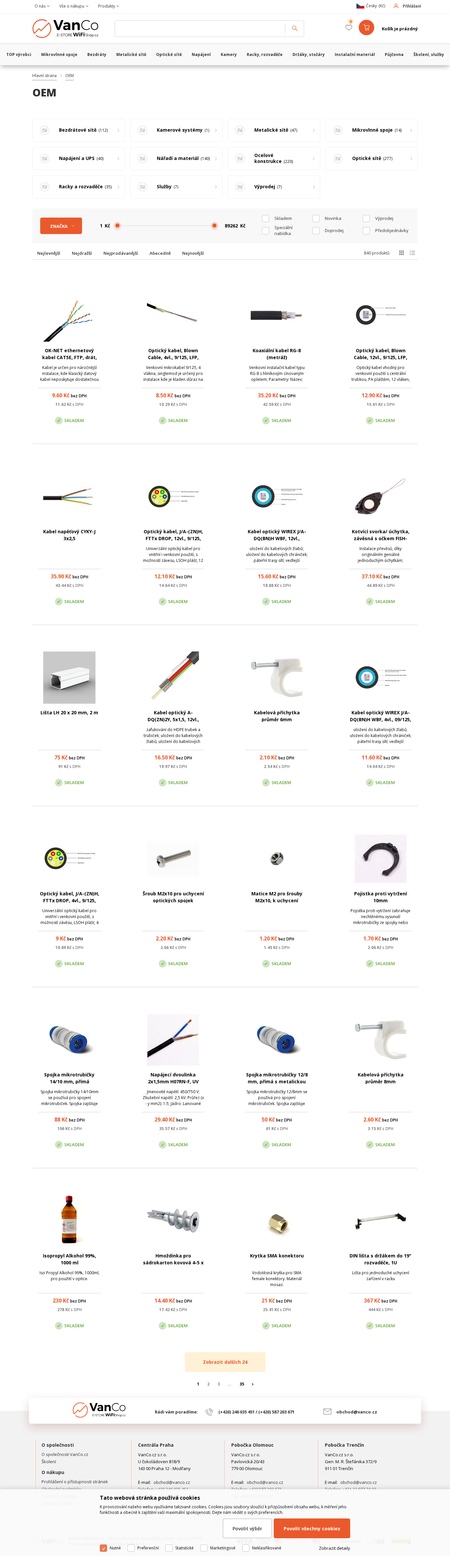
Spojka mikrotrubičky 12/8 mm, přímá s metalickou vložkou (277, 1081)
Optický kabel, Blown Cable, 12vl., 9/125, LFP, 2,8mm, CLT (380, 357)
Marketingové (223, 1548)
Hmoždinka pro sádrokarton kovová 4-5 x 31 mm (173, 1263)
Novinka (333, 218)
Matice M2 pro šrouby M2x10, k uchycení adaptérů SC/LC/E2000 (277, 900)
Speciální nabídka (283, 230)
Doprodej (334, 230)
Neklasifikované (266, 1548)
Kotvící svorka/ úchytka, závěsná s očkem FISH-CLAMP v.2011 (380, 538)
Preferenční (148, 1548)
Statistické (184, 1548)
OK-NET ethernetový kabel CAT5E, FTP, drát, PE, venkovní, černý (69, 357)
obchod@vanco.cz (356, 1412)
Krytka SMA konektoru (277, 1256)
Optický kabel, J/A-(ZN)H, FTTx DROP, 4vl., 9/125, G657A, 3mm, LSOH (69, 900)
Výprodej (384, 218)
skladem (283, 218)
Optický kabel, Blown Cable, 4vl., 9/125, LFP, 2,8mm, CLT (173, 357)
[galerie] (401, 253)
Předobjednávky (391, 230)
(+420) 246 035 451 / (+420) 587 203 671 (256, 1412)
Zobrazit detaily (334, 1548)
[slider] (117, 225)
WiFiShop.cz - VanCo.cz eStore (70, 28)
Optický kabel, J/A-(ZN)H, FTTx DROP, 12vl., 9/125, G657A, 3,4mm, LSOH (173, 538)
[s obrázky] (412, 253)
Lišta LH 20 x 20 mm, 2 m (69, 712)
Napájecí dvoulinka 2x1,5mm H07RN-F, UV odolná (173, 1081)
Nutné (115, 1548)
